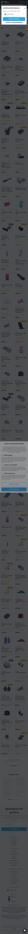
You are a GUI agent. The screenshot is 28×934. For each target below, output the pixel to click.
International (10, 14)
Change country (14, 19)
